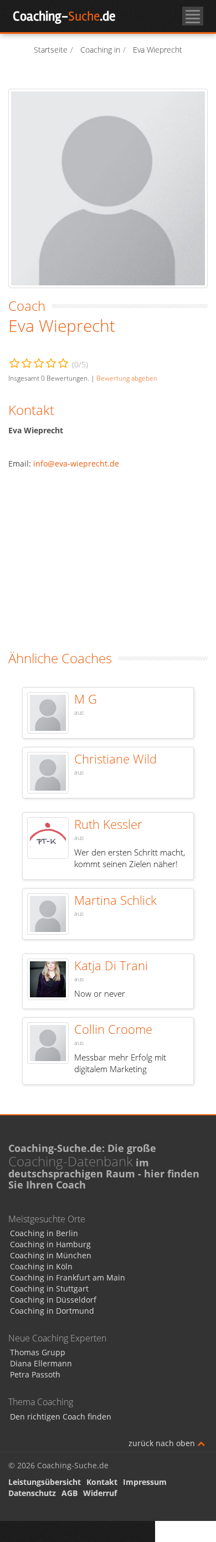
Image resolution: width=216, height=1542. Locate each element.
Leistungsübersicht (44, 1482)
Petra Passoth (35, 1374)
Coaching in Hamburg (50, 1244)
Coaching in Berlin (44, 1233)
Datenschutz (32, 1493)
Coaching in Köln (41, 1266)
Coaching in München (50, 1255)
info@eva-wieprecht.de (76, 463)
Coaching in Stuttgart (49, 1288)
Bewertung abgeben (126, 377)
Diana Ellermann (41, 1363)
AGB (69, 1493)
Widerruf (100, 1493)
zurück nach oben (162, 1443)
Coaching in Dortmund (52, 1310)
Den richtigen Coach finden (60, 1416)
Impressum (145, 1482)
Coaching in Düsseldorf (53, 1299)
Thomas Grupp (37, 1352)
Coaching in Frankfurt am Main (67, 1277)
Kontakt (101, 1482)
